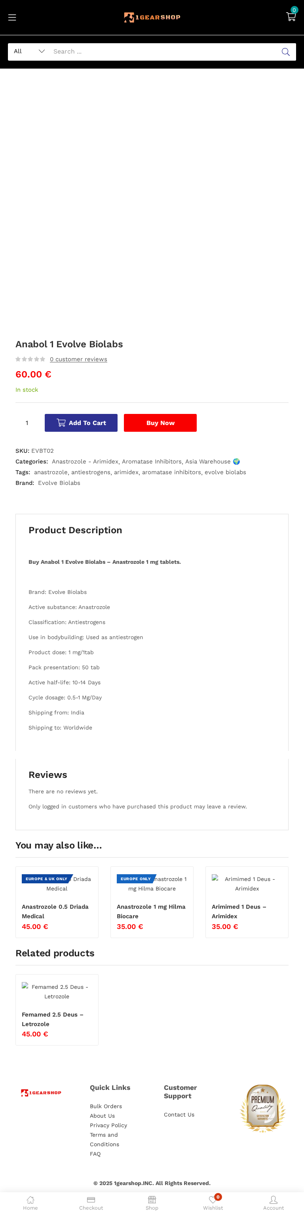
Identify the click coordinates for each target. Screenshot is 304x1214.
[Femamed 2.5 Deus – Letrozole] (57, 991)
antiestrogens (90, 472)
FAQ (95, 1154)
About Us (102, 1116)
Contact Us (179, 1114)
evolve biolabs (225, 472)
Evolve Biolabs (59, 482)
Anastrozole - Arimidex (85, 461)
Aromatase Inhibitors (152, 461)
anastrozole (51, 472)
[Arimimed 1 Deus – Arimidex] (247, 883)
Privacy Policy (108, 1125)
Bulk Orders (106, 1106)
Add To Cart (87, 423)
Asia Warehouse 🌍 (212, 461)
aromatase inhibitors (171, 472)
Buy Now (160, 423)
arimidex (126, 472)
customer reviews (78, 359)
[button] (291, 17)
